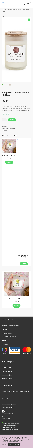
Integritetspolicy (7, 333)
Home (4, 9)
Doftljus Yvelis (11, 9)
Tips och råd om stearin (9, 337)
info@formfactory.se (8, 413)
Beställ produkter (7, 371)
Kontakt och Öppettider (9, 404)
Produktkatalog (6, 367)
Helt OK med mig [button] (14, 444)
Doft (5, 130)
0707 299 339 (6, 418)
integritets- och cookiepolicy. (10, 441)
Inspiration (5, 344)
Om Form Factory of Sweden (10, 326)
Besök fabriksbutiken (8, 408)
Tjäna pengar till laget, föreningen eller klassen (16, 391)
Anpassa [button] (4, 444)
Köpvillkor (5, 329)
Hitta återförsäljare (7, 378)
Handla (12, 120)
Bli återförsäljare (7, 375)
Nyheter (4, 340)
